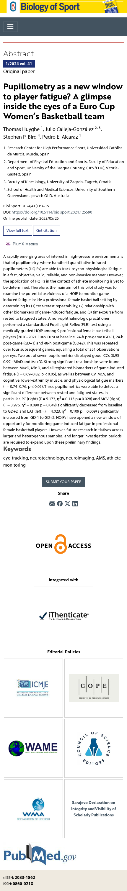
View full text (17, 230)
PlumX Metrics (25, 244)
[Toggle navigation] (10, 27)
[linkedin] (75, 504)
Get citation (46, 230)
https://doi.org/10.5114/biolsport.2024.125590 (52, 212)
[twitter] (67, 504)
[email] (52, 504)
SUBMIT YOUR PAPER (64, 481)
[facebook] (60, 504)
